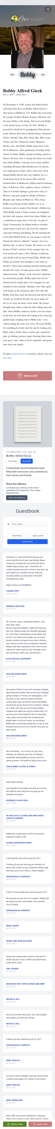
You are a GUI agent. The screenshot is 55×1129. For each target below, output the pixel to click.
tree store (7, 357)
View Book (12, 461)
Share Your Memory (16, 497)
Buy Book (27, 461)
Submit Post (27, 541)
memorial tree (19, 353)
